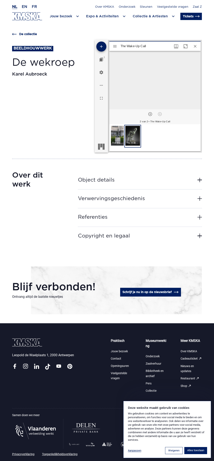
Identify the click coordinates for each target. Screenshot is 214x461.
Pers (149, 383)
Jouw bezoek (119, 351)
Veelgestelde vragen (172, 6)
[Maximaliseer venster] (185, 46)
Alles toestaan (195, 450)
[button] (117, 136)
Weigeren (174, 450)
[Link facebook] (14, 366)
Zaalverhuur (153, 363)
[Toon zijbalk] (115, 46)
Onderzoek (127, 6)
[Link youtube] (58, 366)
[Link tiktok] (47, 366)
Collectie (151, 391)
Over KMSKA (104, 6)
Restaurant (190, 378)
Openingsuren (120, 366)
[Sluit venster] (195, 46)
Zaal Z (197, 6)
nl (14, 7)
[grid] (155, 137)
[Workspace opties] (101, 85)
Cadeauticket (191, 358)
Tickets (188, 16)
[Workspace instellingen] (101, 72)
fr (34, 7)
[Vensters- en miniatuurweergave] (176, 46)
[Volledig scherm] (101, 98)
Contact (116, 358)
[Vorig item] (150, 114)
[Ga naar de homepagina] (27, 16)
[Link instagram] (25, 366)
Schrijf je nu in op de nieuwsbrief (147, 292)
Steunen (146, 6)
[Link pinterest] (69, 366)
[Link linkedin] (36, 366)
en (24, 7)
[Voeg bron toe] (101, 47)
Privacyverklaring (23, 454)
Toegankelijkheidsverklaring (60, 454)
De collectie (28, 34)
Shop (186, 386)
